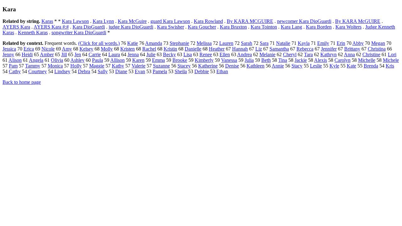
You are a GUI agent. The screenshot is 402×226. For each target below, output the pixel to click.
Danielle (193, 48)
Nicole (48, 48)
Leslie (316, 65)
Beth (266, 60)
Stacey (184, 65)
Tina (282, 60)
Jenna (133, 54)
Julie (150, 54)
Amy (67, 48)
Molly (107, 48)
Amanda (153, 43)
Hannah (240, 48)
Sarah (246, 43)
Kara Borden (319, 27)
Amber (47, 54)
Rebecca (304, 48)
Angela (36, 60)
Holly (76, 65)
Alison (15, 60)
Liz (258, 48)
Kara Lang (291, 27)
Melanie (267, 54)
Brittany (352, 48)
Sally (103, 71)
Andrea (244, 54)
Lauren (226, 43)
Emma (158, 60)
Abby (358, 43)
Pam (13, 65)
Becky (169, 54)
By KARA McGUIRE (357, 21)
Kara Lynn (103, 21)
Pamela (160, 71)
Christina (377, 48)
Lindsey (62, 71)
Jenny (8, 54)
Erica (29, 48)
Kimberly (204, 60)
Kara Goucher (202, 27)
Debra (84, 71)
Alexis (320, 60)
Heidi (27, 54)
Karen (138, 60)
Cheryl (289, 54)
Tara (308, 54)
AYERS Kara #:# (51, 27)
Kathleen (255, 65)
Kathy (118, 65)
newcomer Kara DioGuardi (304, 21)
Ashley (77, 60)
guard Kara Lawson (170, 21)
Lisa (187, 54)
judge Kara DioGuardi (131, 27)
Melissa (204, 43)
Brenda (371, 65)
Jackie (301, 60)
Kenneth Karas (33, 32)
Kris (390, 65)
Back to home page (22, 82)
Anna (349, 54)
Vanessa (229, 60)
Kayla (304, 43)
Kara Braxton (233, 27)
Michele (391, 60)
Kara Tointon (264, 27)
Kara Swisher (170, 27)
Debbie (201, 71)
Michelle (366, 60)
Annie (278, 65)
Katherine (208, 65)
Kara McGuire (132, 21)
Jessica (9, 48)
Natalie (283, 43)
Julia (249, 60)
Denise (232, 65)
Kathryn (328, 54)
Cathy (15, 71)
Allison (117, 60)
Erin (341, 43)
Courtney (37, 71)
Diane (121, 71)
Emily (323, 43)
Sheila (181, 71)
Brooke (179, 60)
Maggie (96, 65)
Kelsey (86, 48)
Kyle (334, 65)
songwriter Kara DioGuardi (79, 32)
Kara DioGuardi (89, 27)
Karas (47, 21)
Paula (97, 60)
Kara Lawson (75, 21)
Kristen (127, 48)
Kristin (170, 48)
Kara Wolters (348, 27)
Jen (77, 54)
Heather (217, 48)
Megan (378, 43)
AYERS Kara (16, 27)
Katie (132, 43)
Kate (351, 65)
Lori (392, 54)
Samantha (279, 48)
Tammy (32, 65)
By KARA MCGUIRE (250, 21)
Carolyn (342, 60)
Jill (64, 54)
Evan (140, 71)
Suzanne (161, 65)
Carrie (95, 54)
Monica (55, 65)
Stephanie (179, 43)
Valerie (138, 65)
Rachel (149, 48)
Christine (371, 54)
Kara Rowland (208, 21)
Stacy (296, 65)
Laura (114, 54)
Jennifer (329, 48)
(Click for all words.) (99, 43)
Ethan (222, 71)
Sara (264, 43)
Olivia (57, 60)
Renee (205, 54)
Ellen (225, 54)
